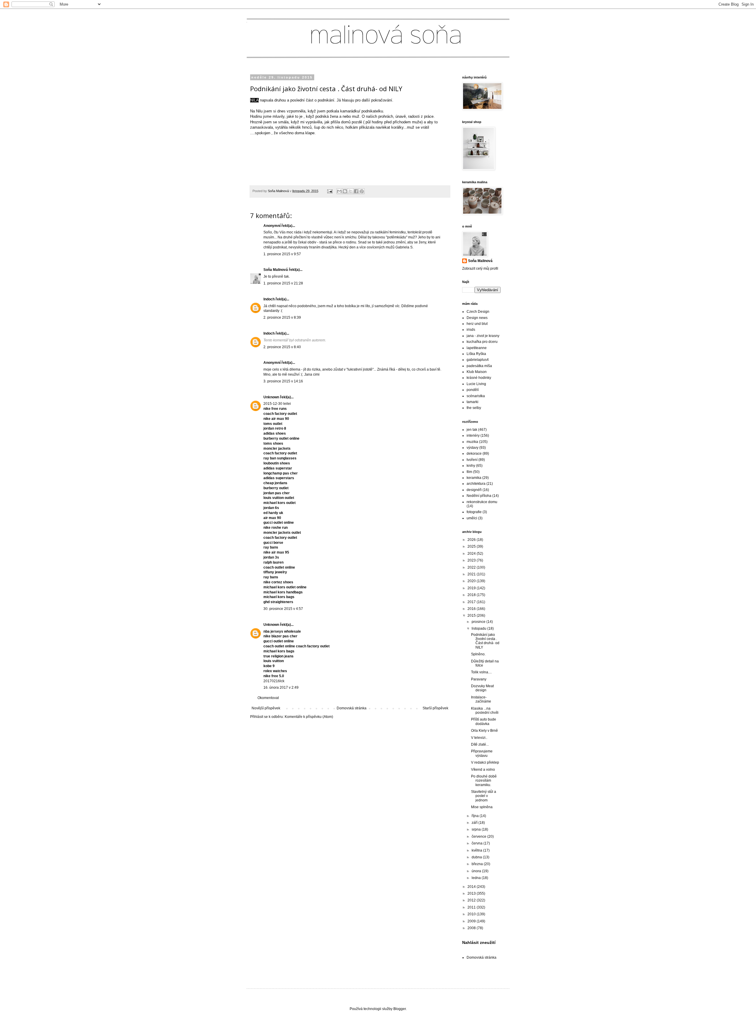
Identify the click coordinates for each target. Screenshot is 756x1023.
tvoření (472, 460)
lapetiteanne (477, 348)
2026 (472, 540)
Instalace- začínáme (481, 699)
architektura (476, 484)
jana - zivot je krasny (483, 336)
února (477, 871)
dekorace (474, 453)
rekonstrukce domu (482, 502)
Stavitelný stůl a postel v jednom (483, 796)
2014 (472, 887)
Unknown (271, 397)
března (478, 864)
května (477, 850)
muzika (472, 442)
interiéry (473, 435)
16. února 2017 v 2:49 (281, 687)
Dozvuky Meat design (482, 688)
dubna (477, 857)
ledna (477, 878)
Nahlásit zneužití (479, 942)
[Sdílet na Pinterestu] (362, 191)
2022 (472, 567)
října (476, 816)
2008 (472, 928)
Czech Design (478, 312)
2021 (472, 574)
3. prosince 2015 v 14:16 (283, 381)
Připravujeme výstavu (482, 753)
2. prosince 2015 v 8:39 (282, 317)
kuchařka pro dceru (482, 342)
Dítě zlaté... (480, 744)
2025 (472, 546)
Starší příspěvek (435, 708)
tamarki (472, 402)
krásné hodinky (479, 378)
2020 (472, 581)
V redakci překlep (485, 762)
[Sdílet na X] (350, 191)
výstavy (472, 448)
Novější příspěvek (266, 708)
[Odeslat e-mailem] (339, 191)
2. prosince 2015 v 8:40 (282, 347)
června (477, 843)
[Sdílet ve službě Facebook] (356, 191)
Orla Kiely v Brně (484, 731)
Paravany (478, 679)
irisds (471, 330)
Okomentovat (268, 698)
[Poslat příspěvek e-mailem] (329, 191)
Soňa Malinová (275, 270)
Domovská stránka (351, 708)
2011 (472, 907)
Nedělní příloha (479, 496)
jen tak (472, 430)
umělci (472, 518)
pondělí (473, 390)
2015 (472, 615)
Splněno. (478, 654)
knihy (471, 466)
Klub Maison (477, 372)
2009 (472, 921)
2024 (472, 553)
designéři (474, 490)
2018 (472, 595)
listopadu (479, 628)
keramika (474, 478)
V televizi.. (479, 738)
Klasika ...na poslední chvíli (484, 710)
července (479, 836)
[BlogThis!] (345, 191)
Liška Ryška (476, 354)
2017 (472, 602)
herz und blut (477, 324)
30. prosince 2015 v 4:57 (283, 609)
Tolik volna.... (481, 672)
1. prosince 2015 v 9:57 (282, 254)
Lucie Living (476, 384)
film (469, 472)
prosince (479, 622)
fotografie (474, 512)
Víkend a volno (483, 769)
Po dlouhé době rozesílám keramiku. (484, 780)
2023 (472, 560)
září (475, 823)
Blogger (399, 1009)
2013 (472, 893)
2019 (472, 588)
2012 (472, 900)
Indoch (269, 299)
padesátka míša (479, 366)
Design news (477, 318)
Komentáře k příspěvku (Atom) (309, 717)
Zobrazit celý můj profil (480, 268)
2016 (472, 609)
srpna (477, 829)
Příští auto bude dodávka (483, 721)
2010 (472, 914)
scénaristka (476, 396)
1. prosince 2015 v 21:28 (283, 283)
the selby (474, 408)
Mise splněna (482, 807)
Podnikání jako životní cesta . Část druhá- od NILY (485, 641)
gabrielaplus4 (478, 360)
